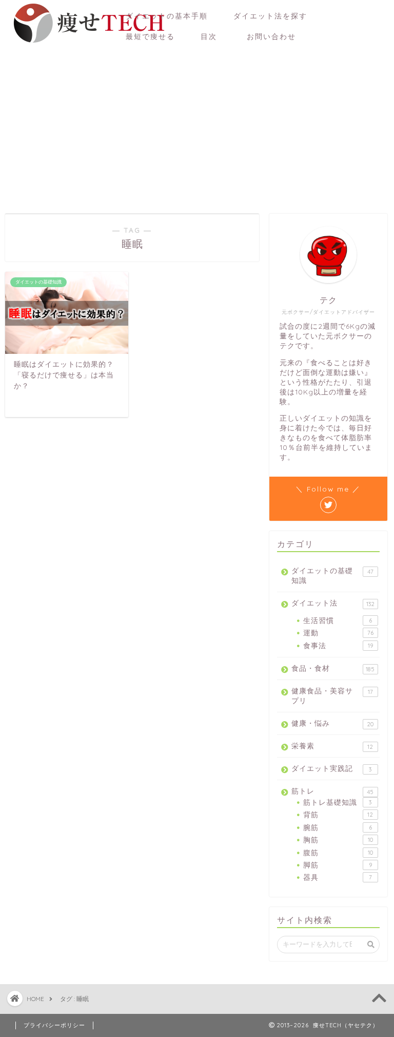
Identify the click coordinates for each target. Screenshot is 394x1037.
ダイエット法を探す (270, 16)
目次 (209, 36)
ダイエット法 (332, 603)
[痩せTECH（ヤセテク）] (87, 43)
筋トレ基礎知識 (337, 802)
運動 (338, 632)
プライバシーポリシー (54, 1025)
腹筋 (337, 852)
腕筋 (337, 827)
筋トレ (332, 791)
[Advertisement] (197, 126)
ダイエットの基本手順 (167, 16)
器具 (337, 877)
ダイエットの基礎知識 (332, 575)
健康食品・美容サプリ (331, 695)
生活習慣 (337, 620)
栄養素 (332, 745)
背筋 (338, 814)
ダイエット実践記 (331, 768)
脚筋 (337, 864)
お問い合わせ (275, 36)
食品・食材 (333, 668)
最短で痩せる (150, 36)
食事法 (337, 645)
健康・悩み (332, 723)
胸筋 (337, 839)
